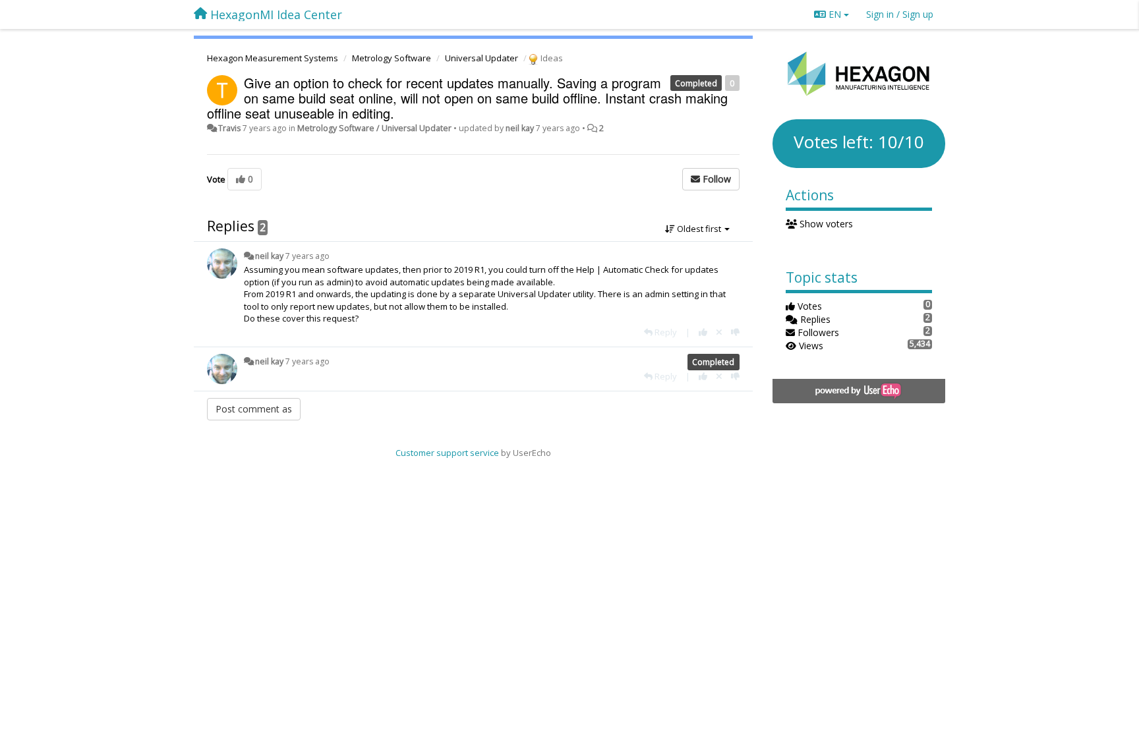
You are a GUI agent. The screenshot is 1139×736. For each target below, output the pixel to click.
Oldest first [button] (699, 229)
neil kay (520, 128)
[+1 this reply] (703, 332)
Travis (229, 128)
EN (835, 14)
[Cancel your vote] (719, 332)
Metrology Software (391, 58)
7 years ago (307, 256)
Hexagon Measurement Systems (272, 58)
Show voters (825, 223)
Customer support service (447, 453)
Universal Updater (481, 58)
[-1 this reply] (735, 332)
